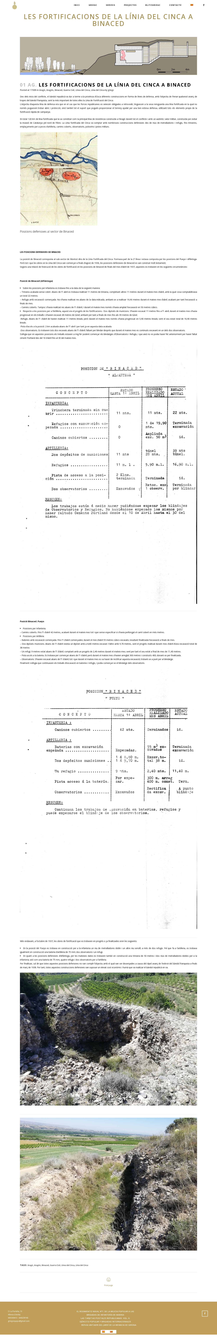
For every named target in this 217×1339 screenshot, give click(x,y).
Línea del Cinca (82, 90)
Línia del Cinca (98, 90)
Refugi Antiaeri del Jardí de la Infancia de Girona (108, 1325)
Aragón (49, 90)
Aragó (42, 90)
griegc (111, 90)
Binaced (58, 90)
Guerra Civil (68, 90)
